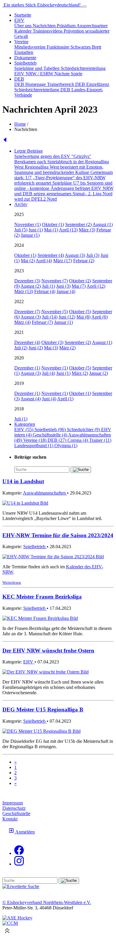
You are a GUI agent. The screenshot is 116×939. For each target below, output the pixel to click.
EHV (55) (24, 429)
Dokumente (25, 57)
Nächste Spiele (68, 73)
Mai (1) (51, 229)
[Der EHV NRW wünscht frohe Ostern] (45, 671)
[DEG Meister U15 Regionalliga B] (41, 731)
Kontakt (10, 818)
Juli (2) (20, 347)
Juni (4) (49, 398)
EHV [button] (19, 20)
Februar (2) (83, 260)
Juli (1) (48, 286)
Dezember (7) (27, 311)
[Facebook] (19, 853)
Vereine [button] (21, 41)
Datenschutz (14, 808)
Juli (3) (92, 255)
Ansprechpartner (92, 25)
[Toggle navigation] (84, 6)
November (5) (54, 311)
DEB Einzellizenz (92, 84)
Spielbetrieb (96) (51, 429)
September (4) (50, 255)
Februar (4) (44, 291)
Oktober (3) (52, 342)
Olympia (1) (65, 445)
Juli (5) (20, 229)
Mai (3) (51, 347)
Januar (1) (30, 235)
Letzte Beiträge (28, 150)
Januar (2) (98, 373)
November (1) (27, 224)
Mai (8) (83, 316)
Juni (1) (36, 229)
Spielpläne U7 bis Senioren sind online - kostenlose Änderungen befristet (63, 185)
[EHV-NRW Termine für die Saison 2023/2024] (53, 556)
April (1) (65, 398)
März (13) (23, 291)
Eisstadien (23, 52)
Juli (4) (48, 373)
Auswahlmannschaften (45, 492)
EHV (29, 661)
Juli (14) (49, 316)
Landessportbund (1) (34, 445)
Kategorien (24, 424)
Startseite (22, 14)
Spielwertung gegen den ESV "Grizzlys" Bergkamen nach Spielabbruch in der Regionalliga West (61, 161)
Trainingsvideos (48, 30)
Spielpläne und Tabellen (37, 68)
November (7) (54, 280)
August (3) (75, 255)
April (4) (44, 260)
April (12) (96, 286)
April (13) (68, 229)
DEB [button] (19, 78)
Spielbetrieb (35, 546)
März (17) (62, 260)
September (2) (78, 224)
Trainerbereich (61, 84)
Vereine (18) (35, 440)
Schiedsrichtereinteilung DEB (42, 89)
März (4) (22, 322)
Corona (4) (78, 440)
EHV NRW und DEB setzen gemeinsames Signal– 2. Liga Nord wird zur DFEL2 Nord (64, 193)
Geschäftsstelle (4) (50, 434)
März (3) (87, 229)
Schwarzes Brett (85, 46)
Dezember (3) (27, 280)
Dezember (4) (27, 342)
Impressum (12, 802)
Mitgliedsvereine (30, 46)
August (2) (31, 286)
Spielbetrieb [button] (25, 62)
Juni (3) (63, 286)
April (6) (99, 316)
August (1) (103, 224)
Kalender (23, 30)
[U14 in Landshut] (25, 503)
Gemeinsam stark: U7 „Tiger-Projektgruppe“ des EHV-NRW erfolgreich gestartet (63, 177)
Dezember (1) (27, 367)
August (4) (31, 398)
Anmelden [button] (24, 831)
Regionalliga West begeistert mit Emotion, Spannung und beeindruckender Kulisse (59, 169)
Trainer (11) (100, 440)
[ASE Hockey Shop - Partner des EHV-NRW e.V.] (17, 917)
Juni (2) (36, 347)
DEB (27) (58, 440)
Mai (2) (28, 260)
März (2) (67, 347)
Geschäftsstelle (16, 813)
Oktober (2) (80, 280)
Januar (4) (66, 291)
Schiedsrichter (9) (84, 429)
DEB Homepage (30, 84)
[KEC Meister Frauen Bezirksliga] (40, 618)
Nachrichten (45, 25)
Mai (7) (79, 286)
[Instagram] (19, 863)
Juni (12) (67, 316)
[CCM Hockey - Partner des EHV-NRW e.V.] (10, 923)
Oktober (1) (53, 224)
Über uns (23, 25)
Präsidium (66, 25)
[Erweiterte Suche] (20, 886)
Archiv (20, 204)
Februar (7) (42, 322)
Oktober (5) (80, 311)
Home (20, 124)
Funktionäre (58, 46)
